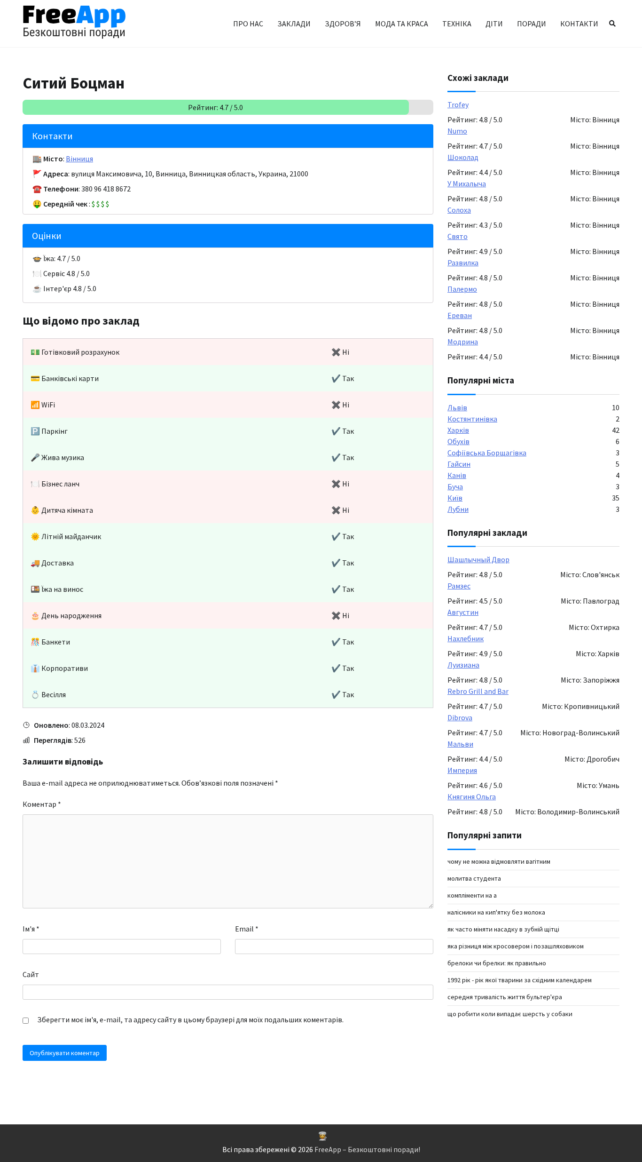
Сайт (31, 974)
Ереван (459, 315)
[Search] (612, 23)
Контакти (579, 23)
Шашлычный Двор (478, 560)
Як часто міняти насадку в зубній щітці (503, 929)
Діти (494, 23)
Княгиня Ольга (471, 797)
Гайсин (458, 464)
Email (246, 928)
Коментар (42, 804)
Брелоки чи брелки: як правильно (496, 963)
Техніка (456, 23)
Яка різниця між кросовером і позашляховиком (515, 946)
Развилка (462, 263)
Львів (457, 407)
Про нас (248, 23)
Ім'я (31, 928)
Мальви (460, 744)
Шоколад (462, 157)
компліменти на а (472, 895)
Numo (457, 131)
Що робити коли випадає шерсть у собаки (509, 1014)
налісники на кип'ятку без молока (496, 912)
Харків (458, 430)
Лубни (458, 509)
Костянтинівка (472, 418)
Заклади (294, 23)
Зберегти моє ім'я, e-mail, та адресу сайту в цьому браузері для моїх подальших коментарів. (190, 1019)
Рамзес (458, 586)
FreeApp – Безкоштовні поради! (367, 1149)
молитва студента (474, 878)
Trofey (458, 105)
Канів (456, 475)
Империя (462, 770)
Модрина (462, 342)
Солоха (459, 210)
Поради (531, 23)
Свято (457, 236)
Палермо (462, 289)
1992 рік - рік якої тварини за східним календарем (519, 980)
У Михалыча (466, 184)
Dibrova (459, 718)
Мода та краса (401, 23)
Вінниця (79, 158)
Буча (455, 486)
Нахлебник (465, 639)
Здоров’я (343, 23)
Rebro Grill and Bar (478, 691)
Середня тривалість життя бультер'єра (504, 997)
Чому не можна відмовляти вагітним (498, 861)
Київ (454, 497)
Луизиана (463, 665)
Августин (462, 612)
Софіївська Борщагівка (486, 452)
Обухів (458, 441)
